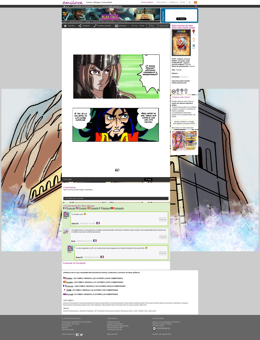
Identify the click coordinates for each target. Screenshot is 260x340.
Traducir (163, 219)
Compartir (86, 26)
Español (94, 208)
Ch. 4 (119, 21)
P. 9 (125, 21)
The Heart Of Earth (152, 303)
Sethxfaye (177, 303)
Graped (185, 303)
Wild (141, 305)
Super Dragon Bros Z (103, 303)
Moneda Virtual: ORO (115, 328)
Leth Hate (119, 305)
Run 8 (125, 305)
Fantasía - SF (92, 311)
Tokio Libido (128, 303)
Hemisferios (74, 303)
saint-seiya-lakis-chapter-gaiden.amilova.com (181, 82)
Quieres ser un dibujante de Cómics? (166, 322)
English (83, 208)
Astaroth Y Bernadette (103, 305)
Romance (124, 311)
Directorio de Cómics (76, 21)
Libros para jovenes (112, 311)
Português (118, 208)
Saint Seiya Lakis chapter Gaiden (104, 21)
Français (70, 208)
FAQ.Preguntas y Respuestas (118, 326)
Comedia (101, 311)
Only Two (90, 305)
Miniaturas (122, 26)
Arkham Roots (139, 303)
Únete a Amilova (147, 2)
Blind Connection (166, 303)
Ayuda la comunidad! (115, 324)
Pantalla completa (104, 26)
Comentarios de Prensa (70, 324)
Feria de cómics (158, 326)
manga (88, 21)
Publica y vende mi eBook (162, 324)
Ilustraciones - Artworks (77, 311)
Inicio (64, 21)
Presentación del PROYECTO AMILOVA (76, 322)
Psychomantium (117, 303)
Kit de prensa (67, 326)
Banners (65, 328)
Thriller (140, 311)
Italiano (106, 208)
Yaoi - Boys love (150, 311)
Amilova (66, 303)
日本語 (68, 290)
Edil (113, 305)
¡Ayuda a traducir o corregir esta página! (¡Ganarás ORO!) (184, 122)
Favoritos (71, 26)
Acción (65, 311)
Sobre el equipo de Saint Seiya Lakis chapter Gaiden (183, 26)
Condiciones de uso (114, 330)
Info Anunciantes (68, 330)
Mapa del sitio (112, 334)
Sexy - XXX (133, 311)
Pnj (145, 305)
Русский (69, 294)
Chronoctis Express (87, 303)
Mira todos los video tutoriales (183, 128)
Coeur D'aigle (134, 305)
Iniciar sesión (161, 2)
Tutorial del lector (113, 322)
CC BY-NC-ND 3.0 (163, 328)
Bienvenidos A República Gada (74, 305)
